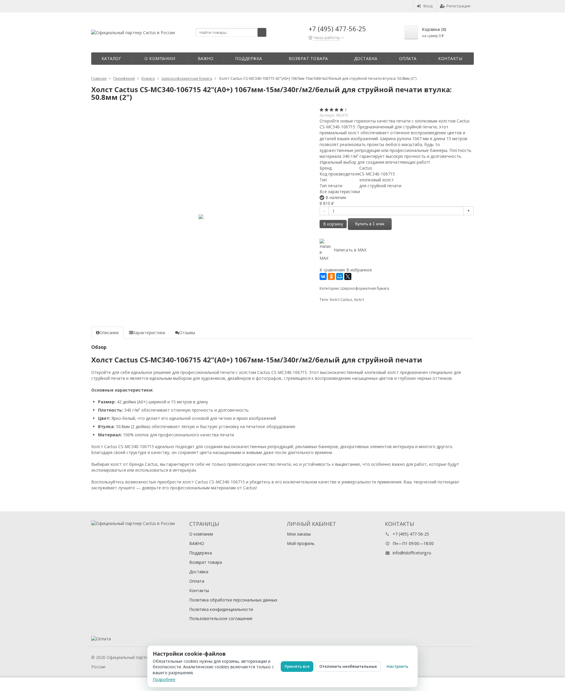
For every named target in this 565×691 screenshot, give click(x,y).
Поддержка (248, 58)
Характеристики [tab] (149, 332)
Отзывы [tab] (187, 332)
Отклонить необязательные (348, 666)
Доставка (366, 58)
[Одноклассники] (331, 276)
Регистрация (458, 6)
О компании (159, 58)
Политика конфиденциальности (221, 609)
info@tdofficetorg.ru (412, 553)
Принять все (297, 666)
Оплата (408, 58)
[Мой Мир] (339, 276)
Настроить (397, 666)
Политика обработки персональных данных (233, 600)
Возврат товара (308, 58)
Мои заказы (299, 534)
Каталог (112, 58)
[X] (347, 276)
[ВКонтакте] (323, 276)
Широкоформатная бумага (364, 288)
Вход (428, 6)
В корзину (333, 224)
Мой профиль (301, 543)
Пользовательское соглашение (220, 618)
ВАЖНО (206, 58)
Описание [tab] (109, 332)
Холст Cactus (341, 299)
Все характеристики (340, 191)
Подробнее (164, 679)
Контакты (450, 58)
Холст (359, 299)
